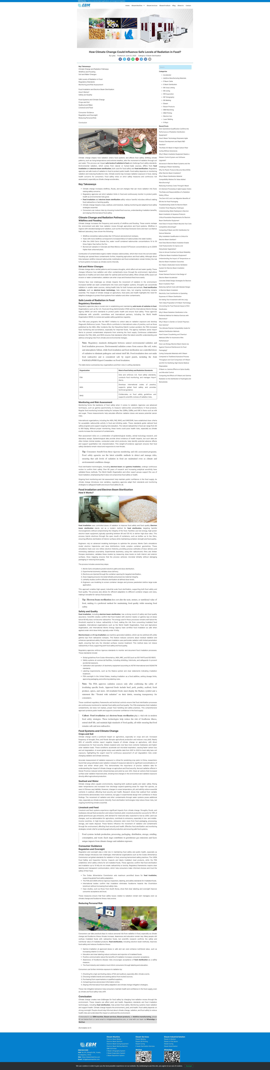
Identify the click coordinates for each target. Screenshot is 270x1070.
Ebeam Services (152, 5)
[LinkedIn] (128, 59)
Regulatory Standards (87, 82)
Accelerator (167, 75)
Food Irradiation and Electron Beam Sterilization (96, 89)
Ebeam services (110, 1017)
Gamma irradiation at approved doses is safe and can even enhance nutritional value (116, 949)
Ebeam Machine (137, 5)
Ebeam (165, 103)
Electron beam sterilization (99, 599)
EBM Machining (168, 110)
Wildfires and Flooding (87, 72)
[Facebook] (120, 59)
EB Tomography (168, 97)
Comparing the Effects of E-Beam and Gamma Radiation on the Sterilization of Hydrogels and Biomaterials (175, 379)
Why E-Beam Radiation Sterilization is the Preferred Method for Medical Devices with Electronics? (174, 315)
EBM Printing (167, 113)
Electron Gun (167, 116)
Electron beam (84, 635)
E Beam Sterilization (153, 56)
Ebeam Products (164, 5)
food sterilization (141, 168)
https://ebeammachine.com (91, 1057)
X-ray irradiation (99, 635)
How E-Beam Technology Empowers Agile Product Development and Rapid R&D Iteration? (173, 141)
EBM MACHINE (83, 1050)
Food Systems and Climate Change (92, 100)
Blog (174, 5)
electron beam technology (104, 290)
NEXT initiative (111, 322)
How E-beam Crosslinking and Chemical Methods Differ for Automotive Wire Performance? (172, 337)
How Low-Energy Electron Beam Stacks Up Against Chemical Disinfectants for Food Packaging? (174, 347)
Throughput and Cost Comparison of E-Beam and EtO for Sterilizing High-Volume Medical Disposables (174, 363)
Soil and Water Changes (87, 74)
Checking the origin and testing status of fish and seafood (104, 974)
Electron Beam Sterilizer (114, 1041)
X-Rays (165, 122)
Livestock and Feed (86, 108)
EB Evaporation (168, 94)
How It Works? (84, 92)
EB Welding (167, 100)
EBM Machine (82, 1)
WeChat (82, 1022)
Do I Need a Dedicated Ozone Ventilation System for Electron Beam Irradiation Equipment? (173, 268)
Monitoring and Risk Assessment (91, 85)
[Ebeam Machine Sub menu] (144, 5)
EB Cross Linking (169, 87)
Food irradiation (89, 199)
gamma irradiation (133, 467)
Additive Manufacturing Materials (174, 78)
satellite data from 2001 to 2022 (128, 750)
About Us (181, 5)
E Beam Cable (168, 81)
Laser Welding (168, 119)
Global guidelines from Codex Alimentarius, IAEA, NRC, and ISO (106, 658)
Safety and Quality (85, 95)
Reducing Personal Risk (87, 118)
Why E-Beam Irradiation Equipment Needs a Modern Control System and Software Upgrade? (174, 157)
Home (128, 5)
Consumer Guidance (86, 112)
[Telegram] (141, 59)
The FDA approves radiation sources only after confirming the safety (121, 683)
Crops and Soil (84, 102)
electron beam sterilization (100, 168)
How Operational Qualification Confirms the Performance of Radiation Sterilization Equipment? (174, 132)
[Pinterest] (137, 59)
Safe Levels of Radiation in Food (90, 79)
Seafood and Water (86, 105)
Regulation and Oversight (88, 115)
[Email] (149, 59)
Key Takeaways (85, 66)
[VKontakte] (145, 59)
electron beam (116, 467)
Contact (188, 5)
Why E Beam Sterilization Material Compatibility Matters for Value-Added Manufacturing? (172, 179)
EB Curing (166, 91)
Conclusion (83, 123)
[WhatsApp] (132, 59)
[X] (124, 59)
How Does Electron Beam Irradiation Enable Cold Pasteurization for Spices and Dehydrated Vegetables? (174, 246)
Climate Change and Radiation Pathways (94, 69)
